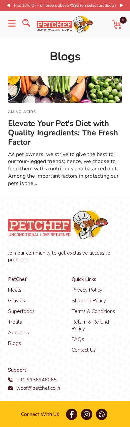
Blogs (14, 343)
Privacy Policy (87, 290)
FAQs (78, 339)
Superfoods (21, 311)
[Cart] (117, 24)
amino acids (22, 111)
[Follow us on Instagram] (86, 414)
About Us (18, 332)
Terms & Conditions (93, 311)
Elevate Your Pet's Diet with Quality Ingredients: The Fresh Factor (63, 132)
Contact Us (84, 350)
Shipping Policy (89, 300)
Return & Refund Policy (90, 325)
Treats (15, 322)
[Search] (26, 24)
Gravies (16, 300)
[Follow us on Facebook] (71, 414)
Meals (14, 290)
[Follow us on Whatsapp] (101, 414)
